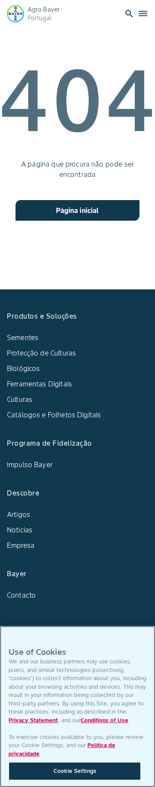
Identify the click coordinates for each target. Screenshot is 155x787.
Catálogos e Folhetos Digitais (54, 414)
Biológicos (23, 368)
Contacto (21, 595)
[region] (77, 706)
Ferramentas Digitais (39, 384)
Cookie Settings (74, 771)
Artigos (18, 514)
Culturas (19, 399)
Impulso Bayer (30, 464)
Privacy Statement (33, 720)
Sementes (22, 337)
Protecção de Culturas (41, 353)
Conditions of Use (104, 720)
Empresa (20, 545)
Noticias (19, 530)
